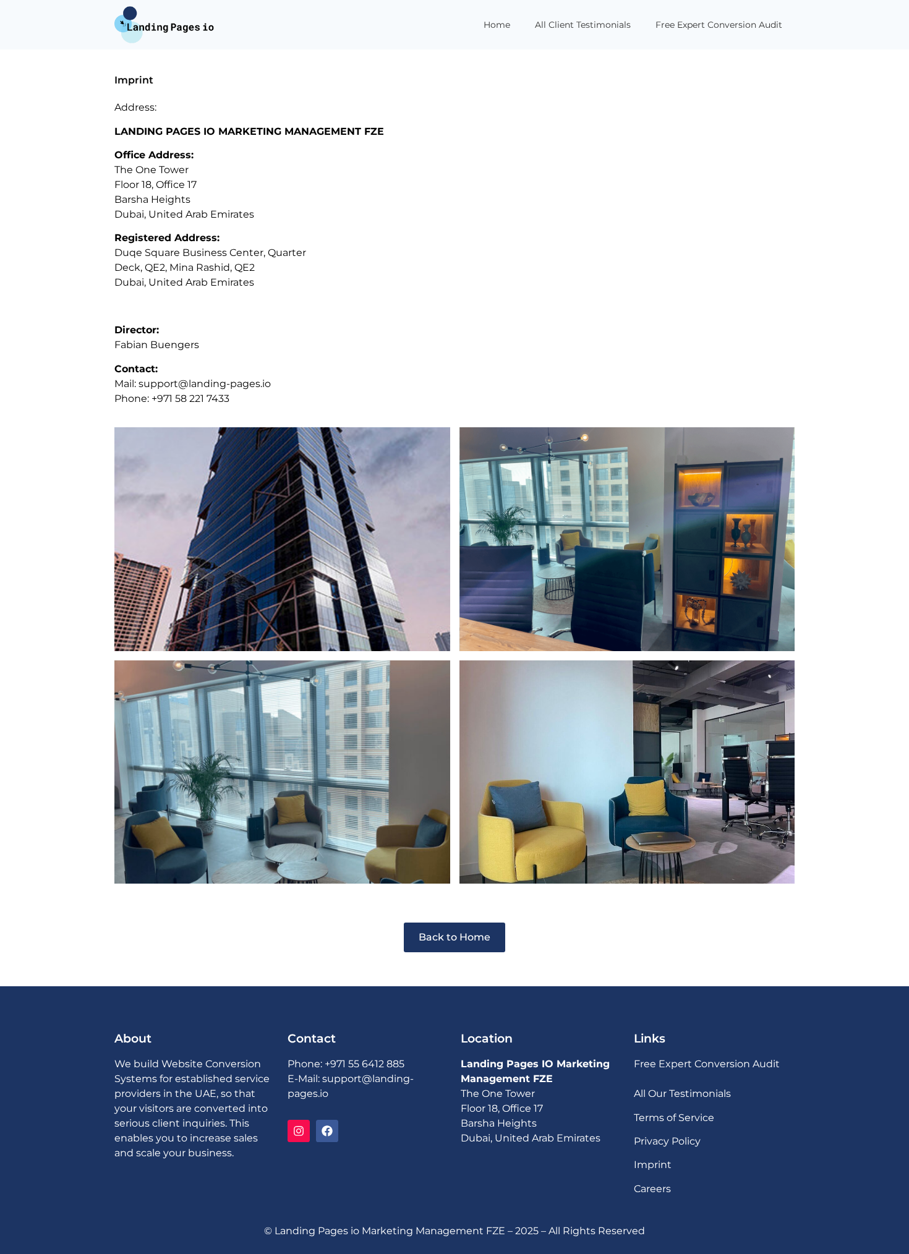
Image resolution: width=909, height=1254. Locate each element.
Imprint (653, 1165)
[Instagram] (299, 1131)
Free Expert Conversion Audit (718, 24)
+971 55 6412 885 (364, 1064)
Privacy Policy (667, 1141)
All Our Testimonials (682, 1093)
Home (497, 24)
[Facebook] (327, 1131)
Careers (652, 1189)
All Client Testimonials (583, 24)
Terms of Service (674, 1118)
